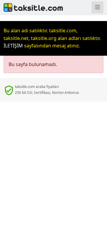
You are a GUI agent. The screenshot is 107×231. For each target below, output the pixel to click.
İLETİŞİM (13, 45)
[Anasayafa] (27, 7)
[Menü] (97, 7)
